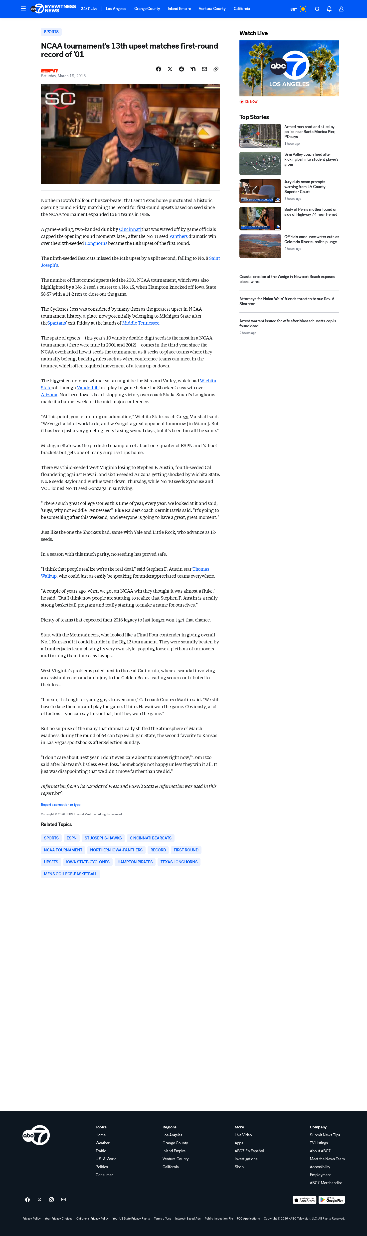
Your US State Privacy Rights (131, 1218)
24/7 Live (89, 8)
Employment (320, 1175)
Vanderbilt (88, 387)
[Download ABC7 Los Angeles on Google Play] (332, 1200)
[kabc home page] (36, 1135)
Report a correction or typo (60, 804)
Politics (102, 1167)
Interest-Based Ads (188, 1218)
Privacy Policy (31, 1218)
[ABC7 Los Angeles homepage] (53, 8)
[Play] (289, 68)
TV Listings (319, 1143)
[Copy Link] (216, 69)
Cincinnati (130, 229)
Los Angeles (116, 8)
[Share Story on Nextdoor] (193, 69)
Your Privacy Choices (58, 1218)
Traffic (101, 1151)
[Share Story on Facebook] (158, 69)
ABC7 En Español (249, 1151)
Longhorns (96, 243)
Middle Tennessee (140, 322)
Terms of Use (162, 1218)
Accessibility (320, 1167)
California (242, 8)
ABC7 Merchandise (326, 1183)
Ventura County (212, 8)
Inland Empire (179, 8)
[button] (23, 8)
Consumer (104, 1175)
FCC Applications (248, 1218)
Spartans (56, 322)
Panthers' (178, 236)
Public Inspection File (219, 1218)
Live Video (243, 1135)
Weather (103, 1143)
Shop (239, 1167)
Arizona (49, 394)
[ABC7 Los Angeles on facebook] (27, 1200)
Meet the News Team (327, 1159)
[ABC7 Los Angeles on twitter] (39, 1200)
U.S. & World (106, 1159)
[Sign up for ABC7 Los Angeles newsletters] (63, 1200)
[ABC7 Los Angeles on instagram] (51, 1200)
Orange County (147, 8)
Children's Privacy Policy (92, 1218)
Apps (239, 1143)
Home (101, 1135)
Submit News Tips (325, 1135)
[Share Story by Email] (204, 69)
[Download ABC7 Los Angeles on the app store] (305, 1200)
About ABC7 (320, 1151)
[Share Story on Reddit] (181, 69)
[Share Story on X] (170, 69)
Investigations (246, 1159)
